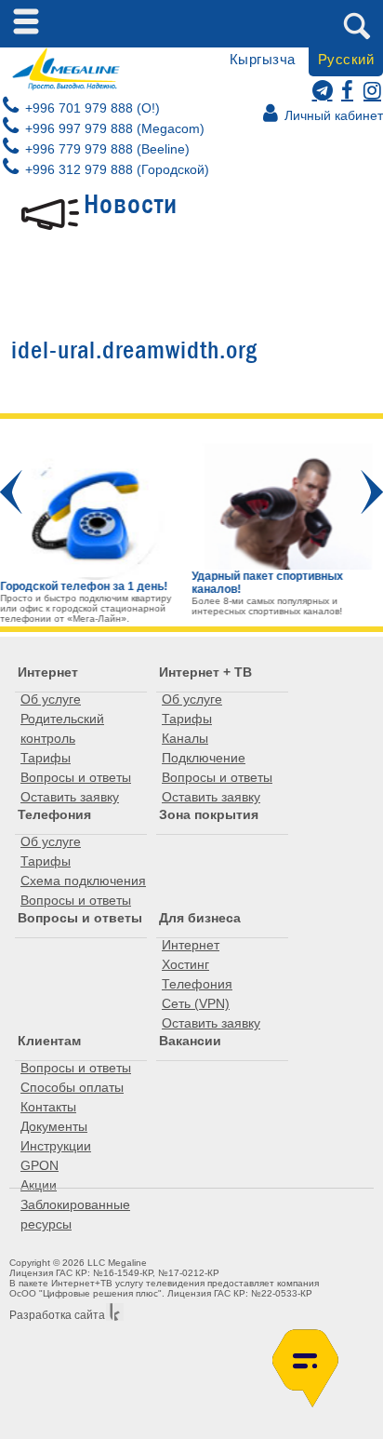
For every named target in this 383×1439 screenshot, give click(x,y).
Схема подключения (83, 880)
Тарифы (45, 757)
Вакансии (190, 1040)
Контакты (48, 1106)
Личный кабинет (332, 115)
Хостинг (185, 964)
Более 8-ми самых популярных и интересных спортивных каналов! (267, 606)
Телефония (54, 814)
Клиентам (49, 1040)
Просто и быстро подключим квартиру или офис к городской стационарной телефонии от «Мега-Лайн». (85, 608)
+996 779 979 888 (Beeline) (105, 148)
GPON (39, 1165)
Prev (11, 492)
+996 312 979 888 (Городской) (115, 169)
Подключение (203, 757)
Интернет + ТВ (205, 672)
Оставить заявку (69, 796)
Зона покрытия (208, 814)
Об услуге (50, 699)
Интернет (48, 672)
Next (372, 492)
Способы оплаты (72, 1087)
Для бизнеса (200, 917)
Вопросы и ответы (75, 777)
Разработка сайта (57, 1315)
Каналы (185, 738)
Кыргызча (263, 59)
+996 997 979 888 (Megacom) (113, 128)
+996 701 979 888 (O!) (90, 108)
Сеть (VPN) (196, 1003)
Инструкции (55, 1145)
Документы (53, 1126)
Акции (38, 1184)
